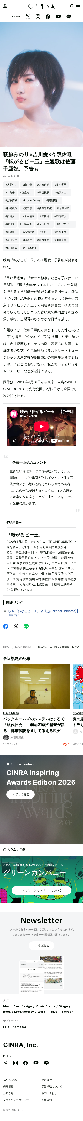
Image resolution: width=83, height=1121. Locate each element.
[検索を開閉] (71, 6)
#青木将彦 (43, 239)
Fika (6, 1026)
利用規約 (47, 1099)
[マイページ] (5, 6)
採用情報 (8, 1086)
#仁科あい (11, 216)
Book (7, 1011)
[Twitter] (28, 17)
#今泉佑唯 (28, 216)
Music (7, 1006)
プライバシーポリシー (16, 1099)
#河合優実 (60, 232)
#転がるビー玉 (65, 224)
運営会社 (47, 1079)
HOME (7, 647)
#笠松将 (44, 216)
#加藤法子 (11, 232)
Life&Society (24, 1011)
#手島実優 (26, 224)
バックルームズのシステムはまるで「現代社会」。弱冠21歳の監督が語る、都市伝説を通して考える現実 (34, 725)
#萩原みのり (61, 192)
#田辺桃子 (43, 192)
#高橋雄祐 (28, 232)
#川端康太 (60, 239)
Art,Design (24, 1006)
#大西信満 (43, 184)
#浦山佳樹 (11, 239)
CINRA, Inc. (20, 1045)
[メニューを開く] (78, 6)
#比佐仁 (27, 239)
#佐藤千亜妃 (44, 208)
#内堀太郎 (63, 208)
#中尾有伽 (60, 216)
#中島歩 (10, 192)
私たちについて (12, 1079)
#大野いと (11, 184)
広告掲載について (52, 1086)
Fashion (67, 1011)
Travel (53, 1011)
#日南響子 (60, 184)
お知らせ (8, 1093)
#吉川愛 (10, 224)
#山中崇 (27, 184)
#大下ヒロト (44, 224)
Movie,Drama (23, 647)
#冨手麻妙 (11, 200)
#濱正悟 (27, 208)
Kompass (20, 1026)
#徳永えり (26, 192)
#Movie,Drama (31, 200)
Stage (63, 1006)
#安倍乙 (44, 232)
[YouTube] (58, 17)
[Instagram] (38, 17)
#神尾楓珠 (11, 208)
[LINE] (68, 17)
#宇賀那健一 (53, 200)
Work (41, 1011)
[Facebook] (48, 17)
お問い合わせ (49, 1093)
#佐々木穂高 (30, 247)
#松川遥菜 (11, 247)
